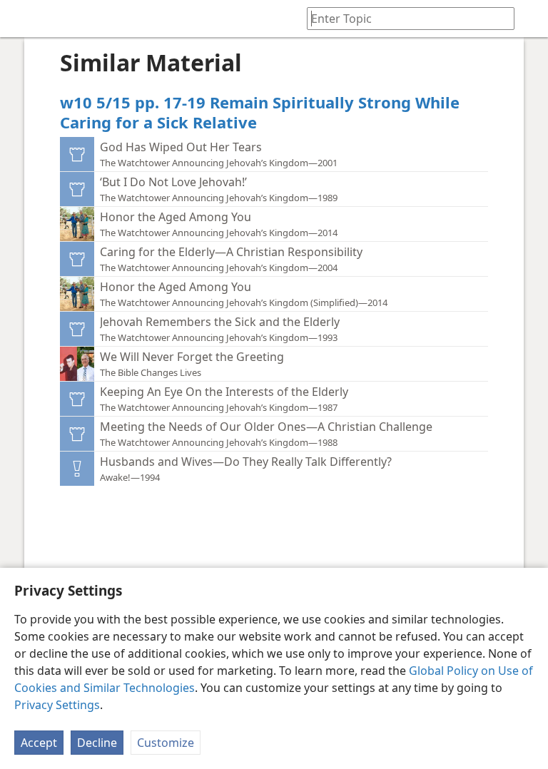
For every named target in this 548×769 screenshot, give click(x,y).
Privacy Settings (57, 705)
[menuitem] (21, 18)
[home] (21, 18)
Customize (165, 742)
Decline (97, 742)
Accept (39, 742)
